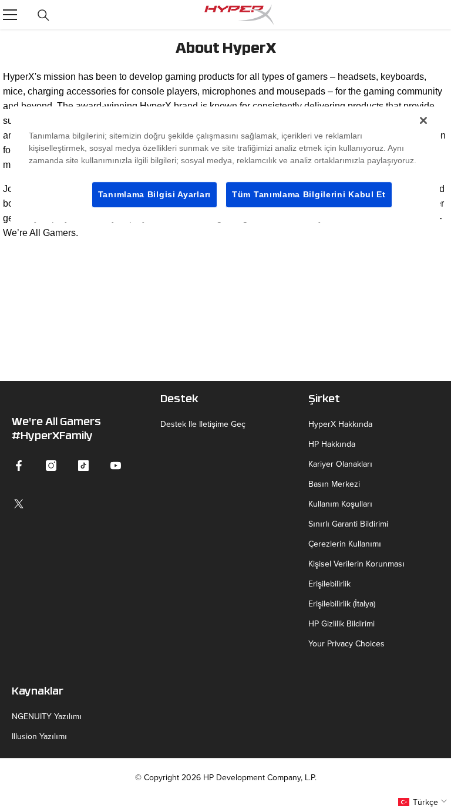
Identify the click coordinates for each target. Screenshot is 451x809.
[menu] (10, 15)
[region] (225, 164)
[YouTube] (115, 465)
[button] (424, 802)
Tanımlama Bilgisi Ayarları (154, 194)
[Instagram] (51, 465)
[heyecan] (18, 503)
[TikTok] (83, 465)
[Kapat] (423, 120)
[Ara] (43, 15)
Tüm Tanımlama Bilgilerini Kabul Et (309, 194)
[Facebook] (18, 465)
